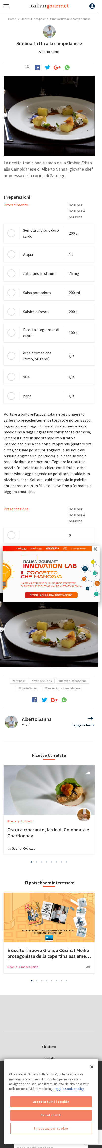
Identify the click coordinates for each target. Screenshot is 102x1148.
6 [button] (56, 861)
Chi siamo (49, 1046)
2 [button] (36, 861)
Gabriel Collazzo (24, 848)
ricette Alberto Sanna (73, 681)
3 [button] (41, 861)
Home (12, 19)
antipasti (19, 681)
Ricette (25, 19)
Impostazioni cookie (51, 1128)
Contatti (49, 1058)
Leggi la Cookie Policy (69, 1089)
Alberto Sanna (49, 51)
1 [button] (31, 861)
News (11, 967)
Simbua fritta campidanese (63, 688)
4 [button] (46, 861)
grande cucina (42, 681)
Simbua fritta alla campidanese (70, 19)
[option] (49, 630)
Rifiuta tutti (51, 1115)
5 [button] (51, 861)
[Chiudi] (91, 1066)
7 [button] (61, 861)
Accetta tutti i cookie (51, 1102)
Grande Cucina (28, 967)
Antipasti (39, 19)
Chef (25, 725)
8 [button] (66, 861)
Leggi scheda (83, 725)
